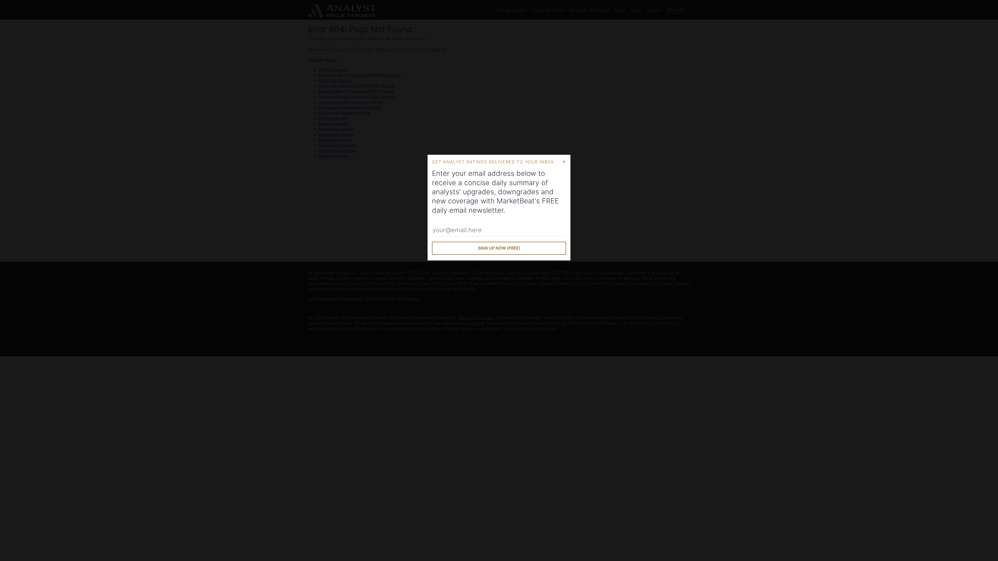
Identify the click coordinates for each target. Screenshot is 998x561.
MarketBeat (516, 201)
